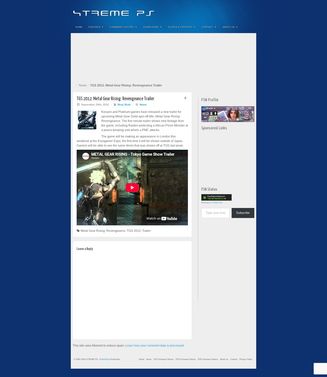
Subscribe (243, 212)
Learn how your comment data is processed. (155, 345)
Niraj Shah (124, 104)
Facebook (225, 11)
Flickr (235, 11)
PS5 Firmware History (208, 359)
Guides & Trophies (180, 27)
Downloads (151, 27)
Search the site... (251, 27)
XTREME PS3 (216, 203)
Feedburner (230, 11)
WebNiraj (105, 359)
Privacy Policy (245, 359)
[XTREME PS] (163, 11)
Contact (207, 27)
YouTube (245, 11)
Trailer (146, 230)
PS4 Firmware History (186, 359)
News (83, 85)
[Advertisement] (163, 57)
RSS (250, 11)
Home (79, 27)
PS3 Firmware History (163, 359)
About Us (229, 27)
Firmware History (122, 27)
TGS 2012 (134, 230)
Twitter (240, 11)
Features (94, 27)
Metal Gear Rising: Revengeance (103, 230)
